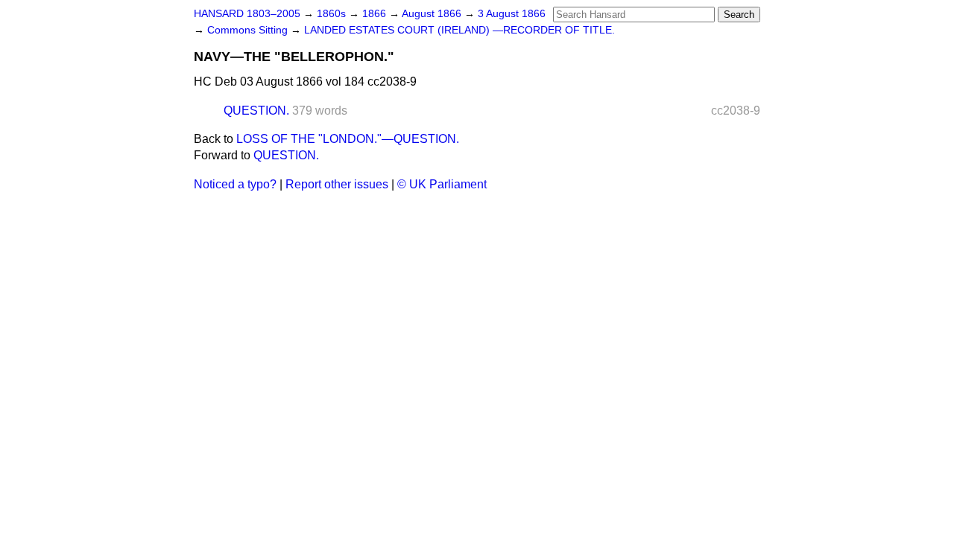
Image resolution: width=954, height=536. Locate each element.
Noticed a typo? (235, 184)
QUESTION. (256, 110)
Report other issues (336, 184)
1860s (333, 13)
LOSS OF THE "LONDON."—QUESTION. (347, 139)
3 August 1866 (512, 13)
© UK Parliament (442, 184)
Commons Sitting (249, 30)
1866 (375, 13)
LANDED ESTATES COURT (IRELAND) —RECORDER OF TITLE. (459, 30)
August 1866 (433, 13)
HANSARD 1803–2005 (247, 13)
